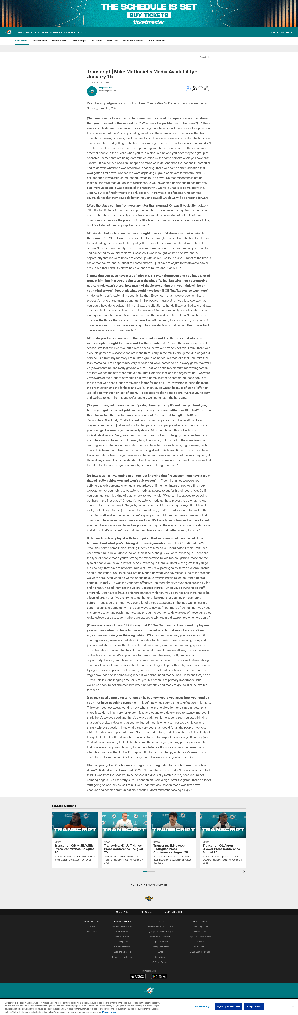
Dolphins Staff (105, 87)
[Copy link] (206, 89)
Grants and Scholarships (200, 952)
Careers (92, 926)
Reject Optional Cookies (228, 1006)
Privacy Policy (109, 1011)
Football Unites (200, 931)
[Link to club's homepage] (8, 32)
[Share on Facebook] (188, 90)
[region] (149, 1006)
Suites (160, 952)
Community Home (200, 926)
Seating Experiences (160, 947)
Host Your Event (122, 937)
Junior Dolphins (200, 947)
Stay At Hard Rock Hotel (122, 957)
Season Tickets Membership (160, 937)
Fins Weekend (200, 941)
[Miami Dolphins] (149, 990)
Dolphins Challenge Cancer (200, 937)
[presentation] (244, 872)
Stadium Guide (122, 931)
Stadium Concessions (122, 947)
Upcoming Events (122, 941)
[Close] (293, 1006)
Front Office (92, 931)
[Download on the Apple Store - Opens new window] (138, 976)
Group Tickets (160, 957)
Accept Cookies (254, 1006)
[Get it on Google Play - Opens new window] (159, 978)
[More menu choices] (91, 32)
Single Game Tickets (160, 941)
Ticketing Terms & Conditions (160, 926)
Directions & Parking (122, 952)
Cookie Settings (202, 1006)
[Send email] (200, 90)
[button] (145, 871)
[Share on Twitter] (194, 90)
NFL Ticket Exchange (160, 962)
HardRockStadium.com (122, 926)
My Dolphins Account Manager (160, 931)
